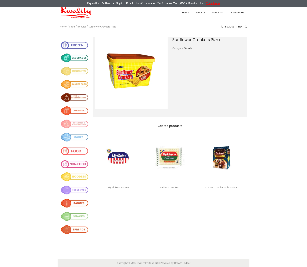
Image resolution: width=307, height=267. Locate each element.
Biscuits (82, 26)
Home (63, 26)
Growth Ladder (182, 263)
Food (72, 26)
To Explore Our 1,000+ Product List (188, 3)
